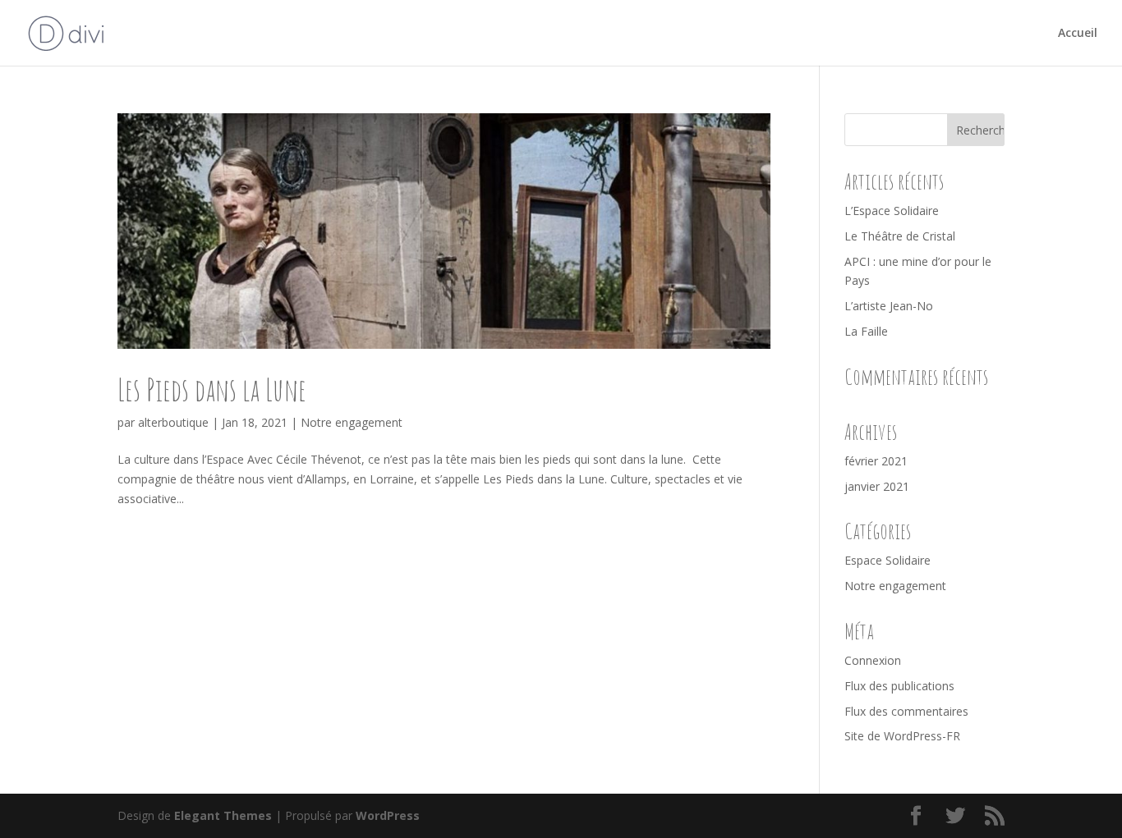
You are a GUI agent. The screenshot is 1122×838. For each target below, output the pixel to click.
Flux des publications (899, 686)
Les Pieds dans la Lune (211, 389)
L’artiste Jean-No (888, 306)
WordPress (388, 815)
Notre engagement (351, 422)
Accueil (1077, 33)
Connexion (872, 660)
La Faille (866, 331)
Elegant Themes (223, 815)
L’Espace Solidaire (891, 210)
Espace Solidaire (887, 560)
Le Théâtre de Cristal (899, 236)
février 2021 (876, 461)
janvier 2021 (876, 486)
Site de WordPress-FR (902, 736)
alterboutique (173, 422)
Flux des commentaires (906, 711)
